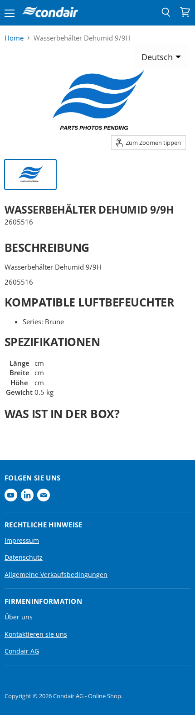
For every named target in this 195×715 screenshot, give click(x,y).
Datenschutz (24, 557)
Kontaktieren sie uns (36, 634)
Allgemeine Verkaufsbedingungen (56, 574)
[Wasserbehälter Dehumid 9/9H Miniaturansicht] (30, 174)
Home (14, 38)
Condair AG (22, 651)
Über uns (19, 617)
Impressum (22, 540)
